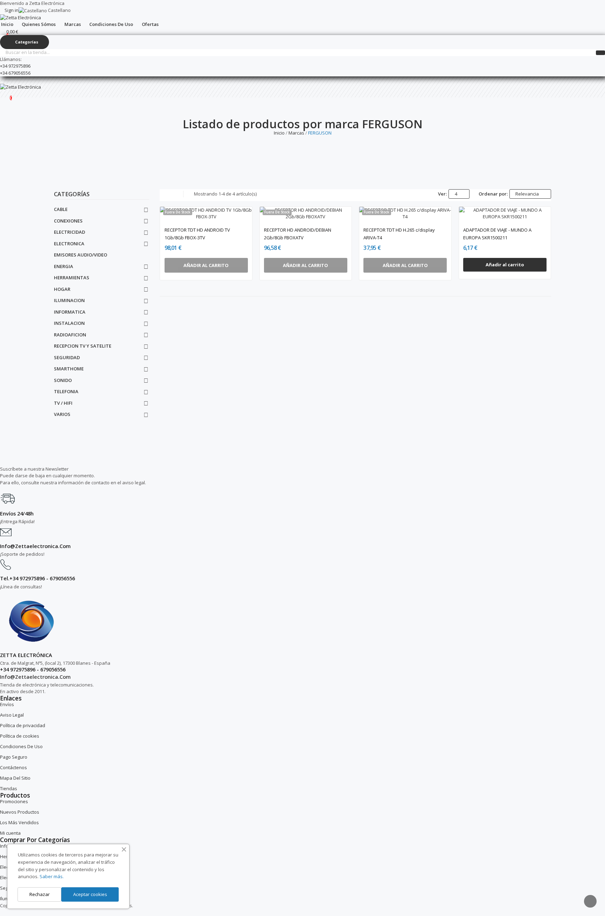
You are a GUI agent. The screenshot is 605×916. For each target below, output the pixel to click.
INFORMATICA (69, 312)
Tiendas (8, 788)
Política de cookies (19, 736)
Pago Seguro (13, 757)
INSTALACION (69, 323)
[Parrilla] (163, 194)
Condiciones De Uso (21, 746)
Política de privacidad (22, 725)
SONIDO (63, 380)
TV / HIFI (63, 403)
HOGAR (62, 289)
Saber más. (52, 876)
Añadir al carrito (505, 264)
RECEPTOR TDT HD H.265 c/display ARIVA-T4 (399, 234)
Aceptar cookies (90, 894)
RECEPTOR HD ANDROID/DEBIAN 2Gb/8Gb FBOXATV (297, 234)
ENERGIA (63, 266)
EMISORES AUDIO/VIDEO (80, 255)
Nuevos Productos (19, 812)
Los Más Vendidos (19, 822)
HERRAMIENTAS (71, 277)
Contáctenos (13, 767)
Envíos (7, 704)
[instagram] (9, 488)
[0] (5, 94)
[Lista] (172, 194)
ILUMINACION (69, 300)
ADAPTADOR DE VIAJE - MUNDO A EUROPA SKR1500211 (497, 234)
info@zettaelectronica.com (35, 676)
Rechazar (39, 894)
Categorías (72, 194)
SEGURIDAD (67, 357)
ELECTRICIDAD (69, 232)
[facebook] (2, 488)
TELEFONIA (66, 391)
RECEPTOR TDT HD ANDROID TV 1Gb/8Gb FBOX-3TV (197, 234)
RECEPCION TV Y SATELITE (82, 346)
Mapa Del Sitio (15, 778)
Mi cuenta (10, 833)
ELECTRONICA (69, 243)
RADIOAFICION (70, 334)
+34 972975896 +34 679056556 (15, 69)
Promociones (14, 801)
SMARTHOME (69, 368)
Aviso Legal (12, 715)
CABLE (61, 209)
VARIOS (62, 414)
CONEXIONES (68, 221)
